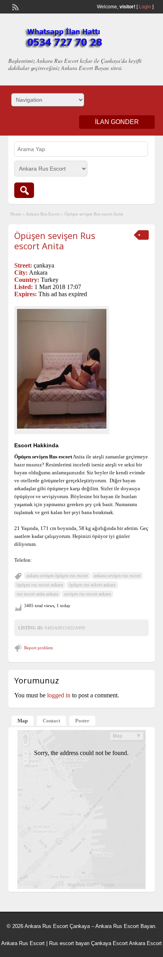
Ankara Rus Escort (43, 214)
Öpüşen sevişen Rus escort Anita (54, 240)
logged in (58, 695)
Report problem (38, 647)
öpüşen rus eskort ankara (92, 585)
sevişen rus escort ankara (87, 594)
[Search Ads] (24, 190)
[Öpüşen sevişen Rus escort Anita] (61, 369)
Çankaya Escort (109, 943)
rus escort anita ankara (37, 594)
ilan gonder (117, 121)
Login (145, 7)
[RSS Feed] (14, 6)
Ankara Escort (145, 943)
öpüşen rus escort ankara (40, 585)
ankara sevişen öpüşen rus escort (57, 575)
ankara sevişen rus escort (117, 575)
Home (15, 214)
